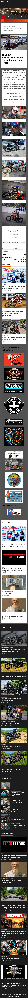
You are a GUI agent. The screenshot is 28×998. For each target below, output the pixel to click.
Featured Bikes (10, 647)
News (3, 566)
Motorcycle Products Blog (7, 591)
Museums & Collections (5, 878)
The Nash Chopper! (7, 593)
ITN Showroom (4, 647)
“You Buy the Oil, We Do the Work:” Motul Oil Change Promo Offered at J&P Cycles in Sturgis (13, 933)
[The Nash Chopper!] (14, 582)
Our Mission (17, 3)
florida (4, 250)
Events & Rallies (5, 335)
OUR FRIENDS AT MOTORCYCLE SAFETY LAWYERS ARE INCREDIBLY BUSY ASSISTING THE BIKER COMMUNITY (13, 985)
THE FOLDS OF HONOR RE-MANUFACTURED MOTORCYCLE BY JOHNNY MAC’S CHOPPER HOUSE (13, 651)
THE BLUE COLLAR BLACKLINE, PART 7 (12, 746)
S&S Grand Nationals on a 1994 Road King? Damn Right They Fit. (18, 827)
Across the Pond (14, 4)
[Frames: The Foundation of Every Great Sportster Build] (5, 818)
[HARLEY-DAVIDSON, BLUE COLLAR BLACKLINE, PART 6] (14, 758)
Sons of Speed (5, 251)
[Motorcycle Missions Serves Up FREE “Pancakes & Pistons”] (14, 947)
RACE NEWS (4, 284)
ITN (4, 65)
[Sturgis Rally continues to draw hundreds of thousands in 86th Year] (14, 326)
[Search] (26, 20)
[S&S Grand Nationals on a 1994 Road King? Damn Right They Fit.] (5, 826)
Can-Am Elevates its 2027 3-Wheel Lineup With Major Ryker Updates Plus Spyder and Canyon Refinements (13, 907)
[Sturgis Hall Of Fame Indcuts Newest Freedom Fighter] (14, 605)
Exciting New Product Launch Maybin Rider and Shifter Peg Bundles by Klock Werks (20, 258)
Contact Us (11, 3)
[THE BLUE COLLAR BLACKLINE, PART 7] (14, 735)
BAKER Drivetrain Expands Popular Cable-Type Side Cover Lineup (18, 802)
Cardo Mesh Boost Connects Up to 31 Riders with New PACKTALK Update (17, 794)
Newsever (10, 996)
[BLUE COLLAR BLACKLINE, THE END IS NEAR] (14, 665)
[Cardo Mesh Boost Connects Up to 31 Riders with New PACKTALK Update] (5, 793)
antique (6, 248)
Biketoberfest (11, 248)
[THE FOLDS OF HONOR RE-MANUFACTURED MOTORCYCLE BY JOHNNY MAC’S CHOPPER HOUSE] (14, 638)
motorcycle (8, 250)
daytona (20, 248)
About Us (6, 3)
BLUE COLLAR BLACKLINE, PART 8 (11, 723)
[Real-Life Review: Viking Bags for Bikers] (5, 809)
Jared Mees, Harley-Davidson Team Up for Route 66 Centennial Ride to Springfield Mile (13, 313)
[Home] (2, 20)
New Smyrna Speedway (15, 250)
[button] (5, 20)
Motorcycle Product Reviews (13, 721)
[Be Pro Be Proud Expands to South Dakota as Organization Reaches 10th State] (14, 557)
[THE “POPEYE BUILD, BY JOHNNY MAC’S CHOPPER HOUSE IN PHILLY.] (14, 687)
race (22, 250)
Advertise (23, 3)
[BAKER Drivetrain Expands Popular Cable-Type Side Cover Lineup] (5, 801)
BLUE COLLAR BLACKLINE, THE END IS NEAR (13, 676)
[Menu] (5, 20)
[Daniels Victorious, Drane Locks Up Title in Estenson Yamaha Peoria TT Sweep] (14, 275)
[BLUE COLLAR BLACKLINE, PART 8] (14, 712)
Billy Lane (16, 248)
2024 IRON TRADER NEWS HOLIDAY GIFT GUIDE (7, 257)
